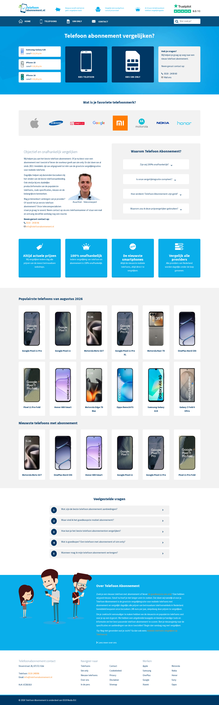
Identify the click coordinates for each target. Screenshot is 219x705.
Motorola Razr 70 (156, 350)
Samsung (147, 670)
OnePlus (147, 675)
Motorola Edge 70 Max (94, 409)
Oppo (174, 684)
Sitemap (113, 684)
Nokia (174, 670)
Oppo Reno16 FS (125, 407)
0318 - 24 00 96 (32, 222)
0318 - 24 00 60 (170, 73)
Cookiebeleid (116, 670)
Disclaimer (114, 679)
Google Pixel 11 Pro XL (125, 352)
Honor (174, 675)
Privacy (113, 675)
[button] (48, 21)
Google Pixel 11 (63, 350)
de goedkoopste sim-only (160, 594)
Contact (113, 666)
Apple (145, 666)
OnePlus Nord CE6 (187, 350)
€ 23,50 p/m (36, 53)
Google (146, 679)
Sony (174, 679)
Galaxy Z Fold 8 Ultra (187, 409)
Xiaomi (146, 684)
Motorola (176, 666)
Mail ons (167, 77)
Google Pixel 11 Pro (32, 350)
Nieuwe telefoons (89, 675)
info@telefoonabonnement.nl (40, 226)
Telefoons (85, 666)
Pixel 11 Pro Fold (32, 407)
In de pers (85, 684)
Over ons (85, 679)
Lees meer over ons (107, 642)
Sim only (84, 670)
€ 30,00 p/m (36, 79)
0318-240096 (33, 673)
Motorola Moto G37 (94, 350)
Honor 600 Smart (63, 407)
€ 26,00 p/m (36, 66)
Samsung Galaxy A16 (156, 409)
